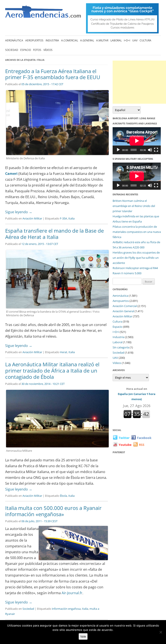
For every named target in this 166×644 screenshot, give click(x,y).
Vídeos (48, 50)
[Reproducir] (118, 150)
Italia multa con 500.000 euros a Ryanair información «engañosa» (53, 511)
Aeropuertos (34, 40)
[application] (137, 140)
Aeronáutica (14, 40)
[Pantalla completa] (156, 150)
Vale (83, 636)
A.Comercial (69, 40)
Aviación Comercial (125, 306)
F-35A (63, 218)
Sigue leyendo (18, 212)
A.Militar (102, 40)
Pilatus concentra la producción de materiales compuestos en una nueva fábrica (137, 232)
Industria (52, 40)
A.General (87, 40)
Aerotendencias (43, 13)
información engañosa (66, 609)
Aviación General (123, 311)
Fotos (37, 50)
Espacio (25, 50)
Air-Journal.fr (71, 593)
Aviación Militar (32, 218)
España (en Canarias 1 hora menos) (136, 394)
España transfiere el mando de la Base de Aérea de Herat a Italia (54, 233)
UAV (134, 40)
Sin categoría (121, 347)
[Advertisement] (139, 82)
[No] (160, 632)
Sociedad (11, 50)
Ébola (63, 496)
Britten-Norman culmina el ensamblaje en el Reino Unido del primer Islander (134, 206)
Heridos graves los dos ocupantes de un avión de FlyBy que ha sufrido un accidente (136, 258)
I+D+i (127, 40)
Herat (63, 352)
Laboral (116, 40)
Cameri (11, 173)
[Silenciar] (150, 150)
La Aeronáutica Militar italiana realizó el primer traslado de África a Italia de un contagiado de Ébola (52, 370)
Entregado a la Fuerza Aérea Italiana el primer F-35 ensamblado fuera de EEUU (52, 74)
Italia (71, 218)
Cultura (145, 40)
